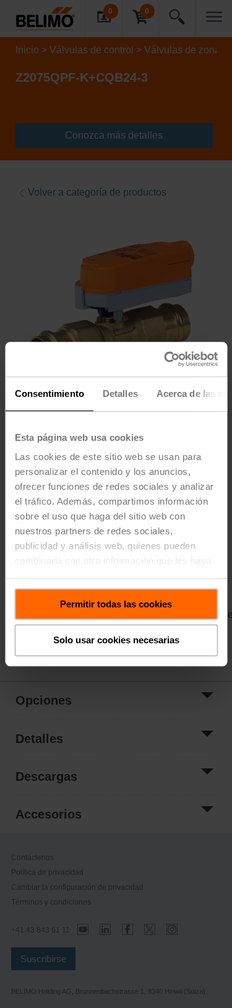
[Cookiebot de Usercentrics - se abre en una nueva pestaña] (165, 359)
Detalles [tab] (119, 393)
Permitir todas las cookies (116, 604)
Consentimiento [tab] (49, 393)
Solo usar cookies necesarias (116, 640)
